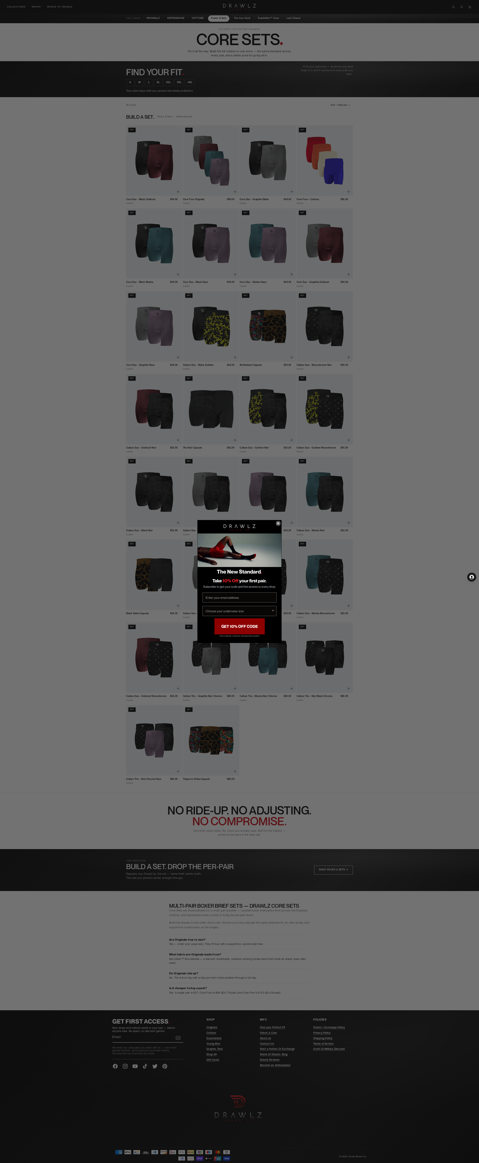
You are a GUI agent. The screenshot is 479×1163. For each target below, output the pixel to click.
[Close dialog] (278, 523)
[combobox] (238, 611)
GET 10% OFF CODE (239, 626)
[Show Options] (273, 611)
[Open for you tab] (471, 577)
